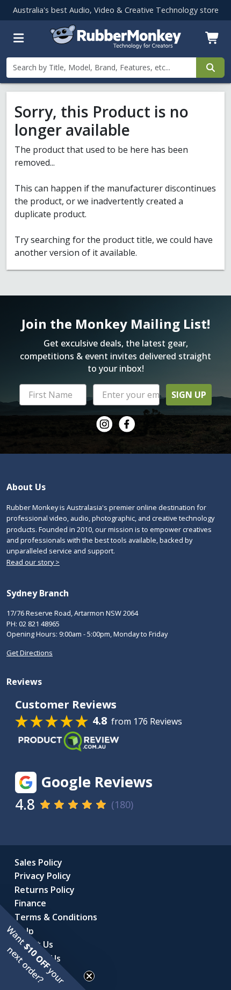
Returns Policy (45, 890)
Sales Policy (38, 862)
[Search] (210, 67)
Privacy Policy (43, 876)
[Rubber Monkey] (116, 45)
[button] (43, 947)
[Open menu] (19, 38)
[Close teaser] (89, 976)
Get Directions (29, 652)
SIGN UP (188, 395)
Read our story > (33, 562)
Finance (30, 903)
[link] (104, 424)
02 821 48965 (39, 624)
